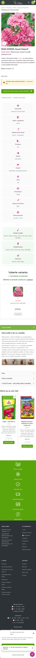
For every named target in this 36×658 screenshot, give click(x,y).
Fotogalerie (25, 541)
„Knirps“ (20, 58)
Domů (3, 8)
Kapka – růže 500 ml (9, 422)
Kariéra (24, 544)
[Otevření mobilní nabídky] (3, 2)
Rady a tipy (25, 572)
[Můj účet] (28, 2)
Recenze (24, 547)
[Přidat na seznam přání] (14, 397)
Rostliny (9, 8)
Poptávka (24, 538)
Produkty (4, 564)
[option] (14, 44)
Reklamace (5, 579)
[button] (33, 633)
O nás (23, 530)
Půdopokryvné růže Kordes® (10, 10)
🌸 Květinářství (26, 535)
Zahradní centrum (27, 532)
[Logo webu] (18, 2)
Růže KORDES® (23, 8)
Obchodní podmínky (7, 567)
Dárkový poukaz (26, 549)
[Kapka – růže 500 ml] (9, 407)
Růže (14, 8)
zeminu (17, 345)
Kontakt (24, 564)
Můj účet (24, 567)
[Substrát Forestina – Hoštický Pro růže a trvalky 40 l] (27, 407)
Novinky (24, 575)
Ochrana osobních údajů (18, 655)
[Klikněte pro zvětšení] (4, 43)
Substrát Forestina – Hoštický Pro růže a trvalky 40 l (27, 423)
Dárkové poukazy (26, 569)
